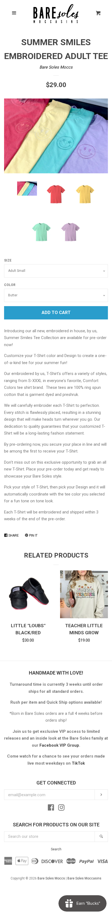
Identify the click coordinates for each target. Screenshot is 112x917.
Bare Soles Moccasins (84, 878)
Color (9, 285)
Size (7, 260)
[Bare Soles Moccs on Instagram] (61, 808)
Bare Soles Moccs (56, 67)
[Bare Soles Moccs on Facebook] (51, 808)
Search (56, 849)
